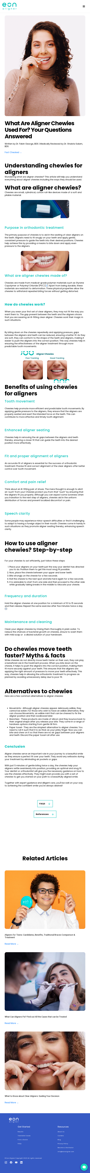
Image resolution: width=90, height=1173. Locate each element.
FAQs (20, 1144)
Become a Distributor (66, 1148)
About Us (61, 1132)
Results (20, 1132)
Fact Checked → (13, 152)
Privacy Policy (63, 1144)
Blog (59, 1140)
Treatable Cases (24, 1136)
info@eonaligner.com (66, 1152)
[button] (84, 6)
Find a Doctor (23, 1140)
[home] (10, 6)
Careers (61, 1136)
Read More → (12, 943)
